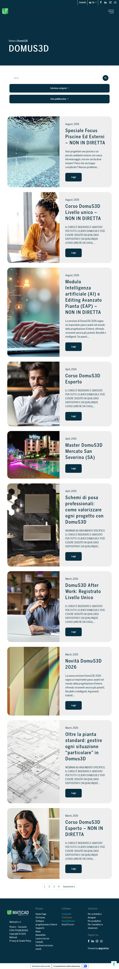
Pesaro (12, 927)
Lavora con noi (42, 938)
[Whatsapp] (115, 2)
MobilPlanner (68, 924)
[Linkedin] (105, 2)
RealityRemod (68, 921)
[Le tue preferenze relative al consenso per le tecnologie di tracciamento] (114, 964)
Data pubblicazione (59, 99)
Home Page (41, 914)
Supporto (40, 928)
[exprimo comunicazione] (104, 948)
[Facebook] (101, 2)
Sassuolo (22, 927)
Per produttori (94, 921)
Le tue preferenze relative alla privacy (66, 966)
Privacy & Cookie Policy (20, 941)
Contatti (82, 2)
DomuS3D (66, 914)
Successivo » (69, 886)
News (38, 931)
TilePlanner (67, 917)
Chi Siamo (40, 917)
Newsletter (41, 935)
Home (12, 41)
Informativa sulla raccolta (41, 966)
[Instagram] (110, 2)
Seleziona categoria (58, 88)
